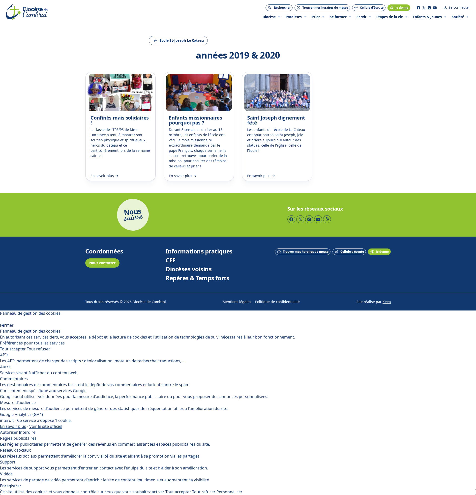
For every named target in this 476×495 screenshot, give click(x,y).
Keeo (387, 302)
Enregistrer (10, 486)
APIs (4, 355)
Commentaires (14, 378)
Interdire (27, 432)
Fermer (7, 325)
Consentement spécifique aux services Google (43, 390)
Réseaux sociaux (15, 450)
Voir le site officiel (45, 426)
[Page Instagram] (429, 7)
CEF (171, 260)
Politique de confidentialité (277, 302)
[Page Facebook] (418, 7)
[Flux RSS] (327, 219)
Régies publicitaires (18, 438)
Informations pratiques (199, 251)
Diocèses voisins (188, 269)
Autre (5, 367)
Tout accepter (13, 349)
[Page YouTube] (435, 7)
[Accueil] (27, 12)
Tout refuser (38, 349)
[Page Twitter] (424, 7)
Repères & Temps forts (197, 278)
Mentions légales (237, 302)
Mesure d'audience (18, 402)
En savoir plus (13, 426)
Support (7, 462)
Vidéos (6, 474)
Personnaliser (229, 492)
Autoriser (9, 432)
